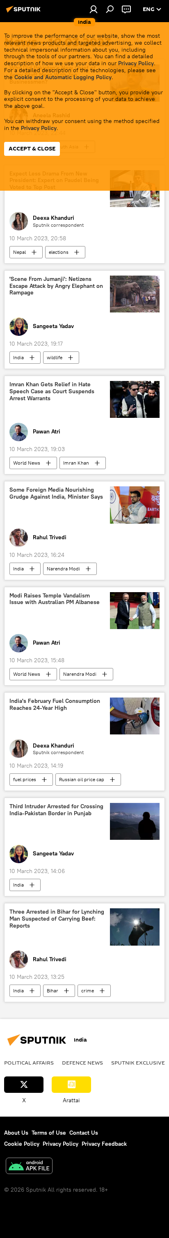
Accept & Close (32, 148)
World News (26, 463)
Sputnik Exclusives (139, 1062)
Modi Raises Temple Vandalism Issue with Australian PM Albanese (54, 599)
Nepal (19, 252)
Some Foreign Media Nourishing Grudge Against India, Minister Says (56, 493)
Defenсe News (82, 1062)
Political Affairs (29, 1062)
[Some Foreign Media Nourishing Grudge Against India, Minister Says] (135, 504)
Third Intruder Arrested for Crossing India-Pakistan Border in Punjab (56, 810)
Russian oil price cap (81, 779)
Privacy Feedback (104, 1143)
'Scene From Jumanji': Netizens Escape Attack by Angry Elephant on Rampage (56, 286)
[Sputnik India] (24, 12)
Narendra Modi (63, 568)
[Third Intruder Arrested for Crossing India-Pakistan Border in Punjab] (135, 821)
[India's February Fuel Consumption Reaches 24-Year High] (135, 716)
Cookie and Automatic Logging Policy (63, 77)
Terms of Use (49, 1132)
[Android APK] (29, 1167)
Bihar (52, 990)
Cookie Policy (21, 1143)
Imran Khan (76, 463)
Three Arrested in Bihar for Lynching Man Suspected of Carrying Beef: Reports (56, 918)
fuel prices (24, 779)
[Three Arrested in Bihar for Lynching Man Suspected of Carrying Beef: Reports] (135, 926)
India (18, 357)
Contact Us (83, 1132)
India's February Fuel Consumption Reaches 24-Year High (54, 704)
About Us (16, 1132)
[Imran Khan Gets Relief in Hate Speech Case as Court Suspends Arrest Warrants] (135, 399)
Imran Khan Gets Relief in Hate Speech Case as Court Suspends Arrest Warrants (51, 391)
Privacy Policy (136, 63)
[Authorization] (93, 9)
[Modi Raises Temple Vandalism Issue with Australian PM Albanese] (135, 610)
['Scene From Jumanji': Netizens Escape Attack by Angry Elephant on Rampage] (135, 294)
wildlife (54, 357)
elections (59, 252)
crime (87, 990)
